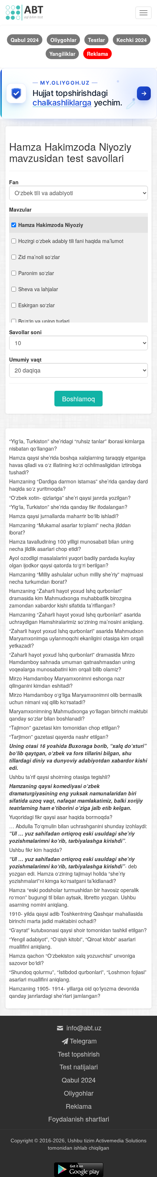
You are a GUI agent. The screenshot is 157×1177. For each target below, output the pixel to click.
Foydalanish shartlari (78, 1118)
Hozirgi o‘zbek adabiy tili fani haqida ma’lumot (70, 240)
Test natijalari (79, 1066)
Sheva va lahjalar (38, 289)
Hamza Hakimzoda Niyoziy (50, 224)
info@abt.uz (83, 1027)
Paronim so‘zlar (36, 273)
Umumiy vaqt (25, 359)
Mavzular (20, 209)
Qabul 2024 (79, 1079)
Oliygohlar (78, 1092)
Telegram (83, 1040)
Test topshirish (79, 1053)
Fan (14, 182)
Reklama (79, 1106)
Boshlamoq (78, 398)
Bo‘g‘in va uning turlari (43, 321)
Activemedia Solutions (121, 1140)
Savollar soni (25, 332)
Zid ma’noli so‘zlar (39, 257)
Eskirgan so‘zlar (36, 305)
